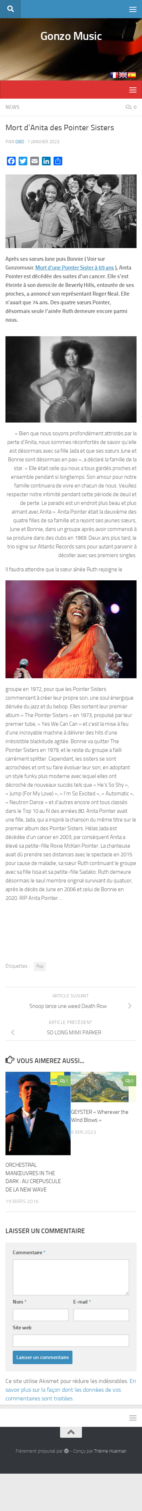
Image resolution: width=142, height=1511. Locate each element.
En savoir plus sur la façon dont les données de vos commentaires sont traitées (70, 1390)
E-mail (82, 1302)
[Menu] (133, 9)
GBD (19, 141)
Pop (39, 966)
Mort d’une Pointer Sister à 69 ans (74, 267)
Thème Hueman (110, 1451)
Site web (22, 1328)
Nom (20, 1302)
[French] (114, 75)
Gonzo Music (71, 36)
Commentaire (29, 1252)
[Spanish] (132, 75)
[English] (123, 75)
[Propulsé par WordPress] (66, 1451)
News (12, 107)
